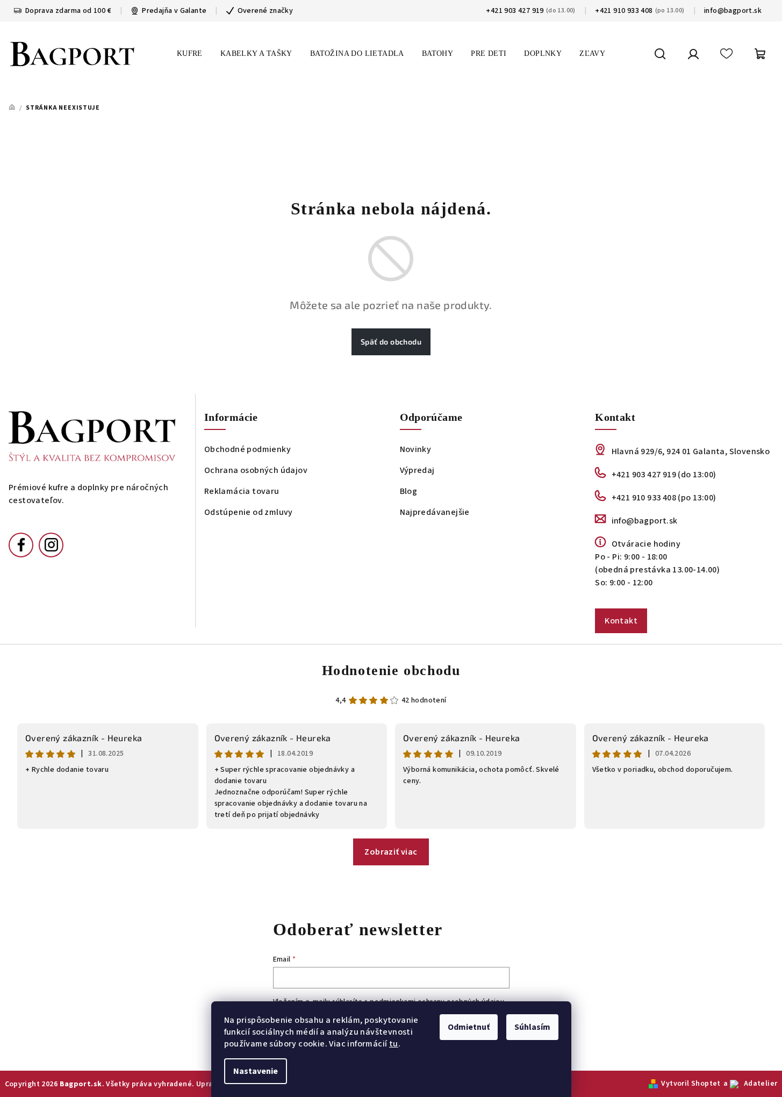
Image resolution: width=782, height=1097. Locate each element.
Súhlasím (532, 1027)
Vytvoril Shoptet (690, 1083)
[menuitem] (189, 53)
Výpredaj (417, 470)
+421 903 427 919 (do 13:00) (664, 475)
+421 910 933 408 (623, 10)
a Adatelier (750, 1083)
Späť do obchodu (391, 341)
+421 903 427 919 (514, 10)
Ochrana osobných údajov (255, 470)
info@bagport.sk (733, 10)
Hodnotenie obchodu (391, 670)
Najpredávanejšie (435, 512)
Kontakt (621, 621)
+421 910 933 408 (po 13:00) (664, 498)
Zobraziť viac (390, 852)
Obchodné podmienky (247, 449)
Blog (409, 491)
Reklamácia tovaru (241, 491)
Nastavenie (255, 1071)
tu (393, 1044)
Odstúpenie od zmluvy (248, 512)
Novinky (416, 449)
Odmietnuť (469, 1027)
